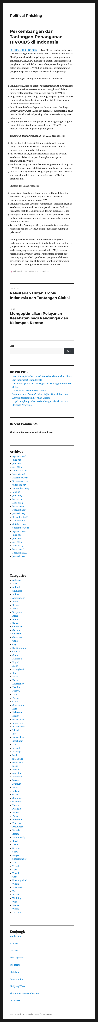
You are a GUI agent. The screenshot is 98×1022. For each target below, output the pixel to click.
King (14, 744)
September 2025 (20, 488)
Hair (14, 708)
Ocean (15, 794)
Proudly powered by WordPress (39, 1014)
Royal (15, 841)
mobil (15, 766)
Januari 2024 (18, 556)
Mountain (17, 776)
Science (16, 844)
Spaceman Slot (19, 859)
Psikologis (17, 826)
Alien (15, 583)
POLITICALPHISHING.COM (23, 50)
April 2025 (17, 502)
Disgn (15, 666)
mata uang (17, 759)
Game (15, 701)
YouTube (16, 912)
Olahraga (17, 798)
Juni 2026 (17, 463)
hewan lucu (18, 719)
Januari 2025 (18, 513)
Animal (16, 587)
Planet (15, 812)
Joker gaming (16, 979)
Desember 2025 (20, 477)
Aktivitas (16, 580)
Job (14, 733)
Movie (15, 780)
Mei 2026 (17, 467)
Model (15, 769)
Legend (16, 748)
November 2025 (20, 481)
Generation (18, 705)
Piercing (16, 809)
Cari (12, 346)
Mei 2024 (17, 542)
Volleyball (17, 887)
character (17, 637)
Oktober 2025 (19, 485)
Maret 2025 (18, 506)
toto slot (14, 950)
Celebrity (16, 633)
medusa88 (15, 1000)
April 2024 (17, 545)
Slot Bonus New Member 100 (24, 993)
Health (15, 716)
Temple (16, 866)
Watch (15, 894)
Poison (15, 816)
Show (15, 851)
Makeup (16, 751)
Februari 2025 (19, 510)
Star (14, 862)
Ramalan (16, 830)
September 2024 (20, 527)
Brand (15, 619)
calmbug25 (18, 271)
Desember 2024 (20, 517)
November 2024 (20, 520)
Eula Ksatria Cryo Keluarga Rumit (29, 390)
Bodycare (17, 612)
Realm (15, 834)
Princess (16, 823)
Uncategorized (43, 271)
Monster (16, 773)
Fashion (16, 687)
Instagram (17, 723)
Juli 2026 (16, 460)
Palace (15, 805)
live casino (15, 965)
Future (15, 698)
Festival (16, 691)
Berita (15, 608)
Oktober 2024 (19, 524)
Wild (14, 901)
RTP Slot (14, 943)
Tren (14, 876)
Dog (14, 673)
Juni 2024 (17, 538)
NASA (15, 787)
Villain (15, 884)
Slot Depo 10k (17, 957)
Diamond (17, 658)
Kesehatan (17, 741)
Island (15, 730)
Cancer (15, 623)
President (17, 819)
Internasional (19, 726)
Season (16, 848)
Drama (15, 676)
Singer (15, 855)
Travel (15, 873)
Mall (14, 755)
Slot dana (14, 972)
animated (17, 591)
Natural (16, 791)
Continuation (19, 648)
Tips (14, 869)
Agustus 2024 (19, 531)
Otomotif (17, 801)
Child (15, 641)
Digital (15, 662)
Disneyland (18, 669)
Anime (15, 594)
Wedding (16, 898)
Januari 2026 (18, 474)
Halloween (17, 712)
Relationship (18, 837)
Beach (15, 601)
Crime (15, 655)
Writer (15, 909)
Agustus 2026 (19, 456)
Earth (15, 680)
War (14, 891)
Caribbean (17, 626)
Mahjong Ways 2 (18, 986)
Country (16, 651)
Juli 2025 (16, 492)
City (14, 644)
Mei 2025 (17, 499)
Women (16, 905)
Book (15, 616)
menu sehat (18, 762)
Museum (16, 784)
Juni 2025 (17, 495)
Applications (18, 598)
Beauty (15, 605)
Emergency (18, 683)
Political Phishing (26, 15)
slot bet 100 (15, 936)
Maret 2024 (18, 549)
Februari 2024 (19, 552)
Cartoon (16, 630)
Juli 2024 (16, 535)
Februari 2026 (19, 470)
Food (14, 694)
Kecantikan (18, 737)
